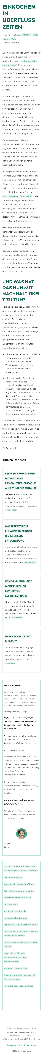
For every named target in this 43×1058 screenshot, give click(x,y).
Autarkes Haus (11, 904)
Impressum (11, 1045)
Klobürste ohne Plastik (15, 911)
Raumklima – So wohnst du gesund (21, 924)
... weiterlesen (11, 510)
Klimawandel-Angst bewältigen (19, 884)
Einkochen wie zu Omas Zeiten (17, 196)
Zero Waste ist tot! (13, 877)
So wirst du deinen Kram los (17, 897)
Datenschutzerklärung (26, 1045)
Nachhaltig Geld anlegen (16, 918)
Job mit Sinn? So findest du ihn (19, 891)
